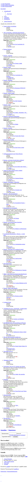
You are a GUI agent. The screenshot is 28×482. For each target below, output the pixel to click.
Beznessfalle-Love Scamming (10, 208)
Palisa (9, 45)
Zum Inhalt (3, 8)
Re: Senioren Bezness (18, 178)
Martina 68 (10, 77)
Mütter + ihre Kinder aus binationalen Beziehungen (15, 274)
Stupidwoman (11, 348)
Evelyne (10, 271)
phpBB (8, 466)
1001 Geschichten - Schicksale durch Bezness (13, 32)
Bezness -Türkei (7, 67)
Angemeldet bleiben (6, 436)
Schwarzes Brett (7, 395)
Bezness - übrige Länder (9, 93)
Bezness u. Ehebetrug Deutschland (11, 116)
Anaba (9, 320)
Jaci (9, 125)
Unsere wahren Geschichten (9, 26)
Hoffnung (10, 90)
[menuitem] (9, 13)
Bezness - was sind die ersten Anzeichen (12, 222)
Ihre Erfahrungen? (7, 263)
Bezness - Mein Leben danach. (10, 288)
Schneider (17, 415)
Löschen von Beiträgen (18, 319)
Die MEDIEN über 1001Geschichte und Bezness (14, 322)
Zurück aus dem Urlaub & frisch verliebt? (12, 170)
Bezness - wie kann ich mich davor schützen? (13, 160)
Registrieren (12, 430)
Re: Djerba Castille (17, 63)
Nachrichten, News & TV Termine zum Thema (14, 366)
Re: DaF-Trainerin (17, 101)
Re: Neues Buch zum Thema (19, 391)
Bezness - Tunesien (7, 55)
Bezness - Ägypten (7, 128)
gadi (9, 137)
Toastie (10, 168)
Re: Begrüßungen (17, 424)
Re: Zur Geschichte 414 (18, 44)
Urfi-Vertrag (16, 218)
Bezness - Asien (7, 104)
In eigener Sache (7, 302)
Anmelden (4, 430)
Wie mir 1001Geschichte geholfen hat (12, 337)
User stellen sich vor (8, 351)
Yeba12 (10, 219)
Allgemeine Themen (8, 360)
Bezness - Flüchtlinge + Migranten (11, 182)
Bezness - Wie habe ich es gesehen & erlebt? (13, 249)
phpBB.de (16, 469)
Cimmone (10, 102)
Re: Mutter (15, 124)
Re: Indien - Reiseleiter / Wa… (20, 112)
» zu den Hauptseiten (5, 3)
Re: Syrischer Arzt (17, 190)
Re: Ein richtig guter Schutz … (20, 166)
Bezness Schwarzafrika (8, 139)
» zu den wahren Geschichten (7, 5)
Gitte (26, 456)
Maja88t (10, 64)
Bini (9, 150)
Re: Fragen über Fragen (18, 135)
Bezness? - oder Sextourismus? (10, 193)
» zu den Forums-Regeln (6, 6)
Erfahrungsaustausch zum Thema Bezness (13, 153)
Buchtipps (5, 379)
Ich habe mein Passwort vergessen (17, 435)
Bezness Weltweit (7, 49)
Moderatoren (12, 40)
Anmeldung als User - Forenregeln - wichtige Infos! (15, 308)
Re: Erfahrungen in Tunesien (19, 270)
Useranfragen (6, 408)
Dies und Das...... (7, 418)
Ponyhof (10, 113)
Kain (9, 191)
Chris (9, 334)
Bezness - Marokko (7, 80)
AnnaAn (10, 179)
